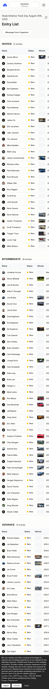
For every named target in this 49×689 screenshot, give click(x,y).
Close (26, 686)
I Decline (16, 686)
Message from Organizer (17, 32)
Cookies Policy (7, 676)
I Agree (6, 686)
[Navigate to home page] (5, 5)
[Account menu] (43, 5)
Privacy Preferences (9, 680)
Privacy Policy (22, 676)
